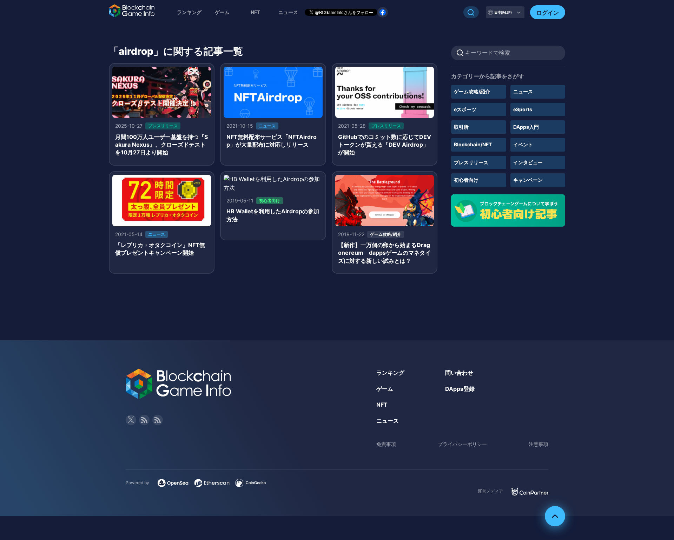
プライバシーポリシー (462, 444)
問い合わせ (459, 372)
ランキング (189, 12)
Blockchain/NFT (473, 144)
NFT (255, 12)
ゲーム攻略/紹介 (472, 91)
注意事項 (538, 444)
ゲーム (222, 12)
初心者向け (466, 180)
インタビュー (528, 162)
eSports (522, 109)
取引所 (461, 127)
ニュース (523, 91)
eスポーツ (465, 109)
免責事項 (386, 444)
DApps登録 (460, 388)
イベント (523, 144)
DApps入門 (526, 127)
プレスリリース (471, 162)
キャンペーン (528, 180)
